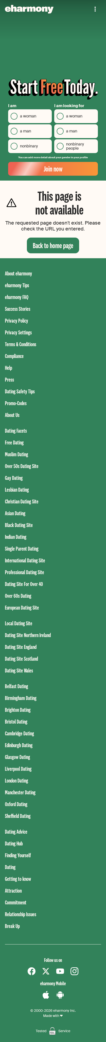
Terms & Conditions (20, 344)
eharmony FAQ (16, 297)
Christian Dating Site (21, 501)
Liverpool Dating (18, 768)
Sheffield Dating (18, 816)
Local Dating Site (18, 623)
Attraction (13, 890)
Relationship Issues (20, 914)
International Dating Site (25, 560)
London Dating (16, 780)
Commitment (15, 902)
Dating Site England (20, 647)
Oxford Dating (16, 804)
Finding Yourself (18, 855)
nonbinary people (75, 146)
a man (25, 131)
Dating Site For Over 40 (24, 584)
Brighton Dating (18, 710)
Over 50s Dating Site (21, 466)
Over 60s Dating (18, 596)
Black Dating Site (19, 525)
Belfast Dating (16, 686)
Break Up (12, 926)
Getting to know (18, 879)
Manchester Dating (20, 792)
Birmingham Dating (20, 698)
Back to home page (53, 245)
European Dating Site (22, 607)
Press (9, 379)
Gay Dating (14, 478)
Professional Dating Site (24, 572)
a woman (28, 116)
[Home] (29, 9)
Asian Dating (15, 513)
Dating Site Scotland (21, 658)
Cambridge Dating (19, 733)
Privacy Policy (16, 320)
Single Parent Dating (21, 548)
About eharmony (18, 273)
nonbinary (29, 146)
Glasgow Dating (17, 757)
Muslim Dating (16, 454)
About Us (12, 415)
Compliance (14, 356)
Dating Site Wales (19, 670)
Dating (10, 867)
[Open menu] (95, 9)
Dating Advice (16, 831)
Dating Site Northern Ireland (28, 635)
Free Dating (14, 442)
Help (8, 367)
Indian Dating (15, 537)
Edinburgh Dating (19, 745)
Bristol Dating (16, 721)
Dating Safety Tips (20, 391)
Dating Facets (16, 430)
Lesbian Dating (17, 489)
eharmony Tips (17, 285)
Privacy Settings (18, 332)
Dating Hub (14, 843)
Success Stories (17, 309)
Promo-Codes (16, 403)
